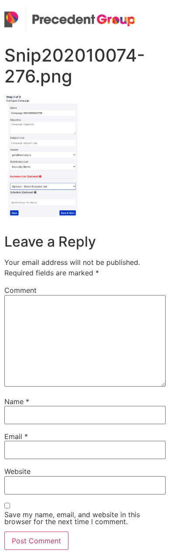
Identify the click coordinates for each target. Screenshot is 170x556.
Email (16, 436)
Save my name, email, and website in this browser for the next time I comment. (72, 518)
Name (16, 401)
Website (17, 471)
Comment (20, 290)
